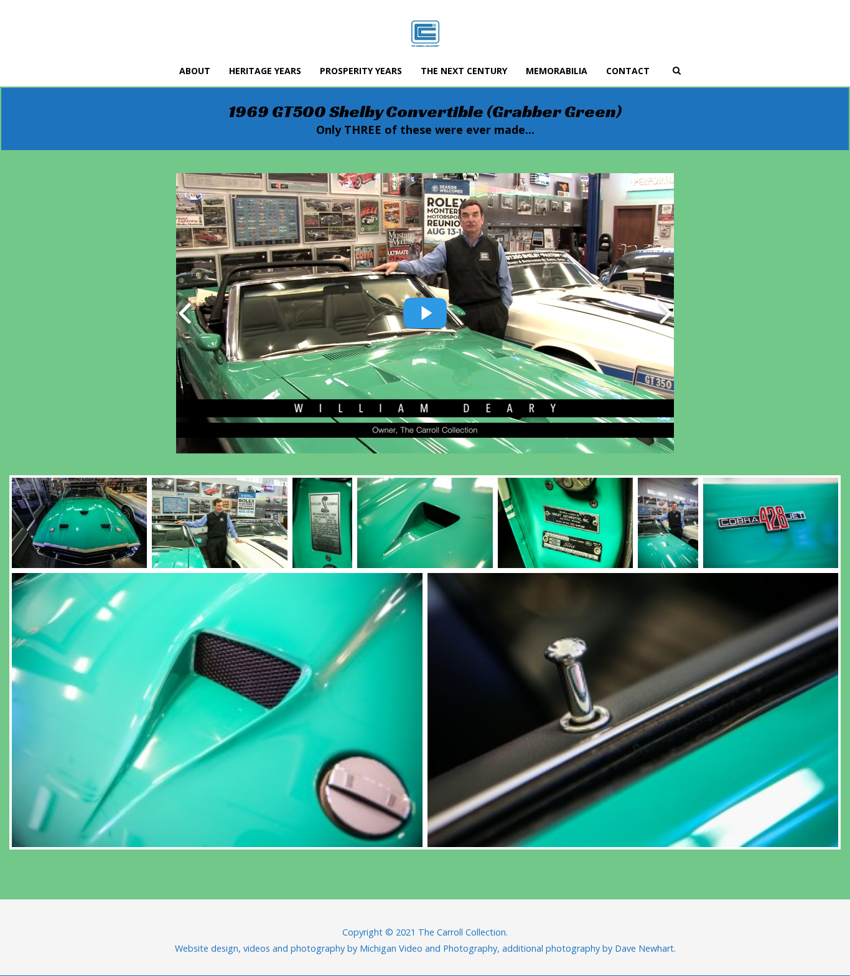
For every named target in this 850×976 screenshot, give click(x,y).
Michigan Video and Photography (428, 948)
